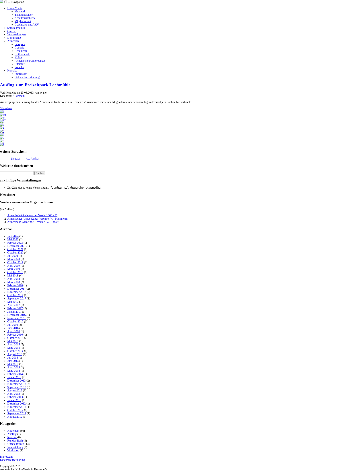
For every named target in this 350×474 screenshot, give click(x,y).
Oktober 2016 (15, 321)
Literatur (19, 63)
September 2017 (16, 298)
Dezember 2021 (16, 245)
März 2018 (13, 282)
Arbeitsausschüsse (25, 18)
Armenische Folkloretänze (30, 60)
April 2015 (13, 344)
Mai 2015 (12, 341)
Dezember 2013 (16, 380)
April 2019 (13, 265)
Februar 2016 (15, 334)
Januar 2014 (14, 377)
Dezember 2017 (16, 288)
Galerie (11, 31)
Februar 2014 (15, 374)
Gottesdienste (22, 54)
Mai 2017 (12, 301)
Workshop (13, 450)
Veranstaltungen (16, 34)
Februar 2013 (15, 396)
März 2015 (13, 347)
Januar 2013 (14, 400)
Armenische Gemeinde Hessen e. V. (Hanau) (33, 221)
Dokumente (14, 37)
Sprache (19, 67)
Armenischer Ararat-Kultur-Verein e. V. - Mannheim (37, 218)
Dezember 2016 (16, 314)
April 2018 (13, 278)
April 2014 (13, 367)
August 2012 (14, 416)
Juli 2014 (12, 357)
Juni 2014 (13, 360)
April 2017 (13, 305)
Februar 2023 (15, 242)
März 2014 (13, 370)
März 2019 (13, 268)
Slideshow (6, 108)
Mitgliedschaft (23, 21)
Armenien (13, 40)
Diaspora (20, 44)
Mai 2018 (12, 275)
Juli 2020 (12, 255)
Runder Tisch (15, 440)
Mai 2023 (12, 239)
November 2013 (16, 383)
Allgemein (19, 95)
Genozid (19, 47)
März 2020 (13, 259)
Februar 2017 (15, 308)
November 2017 (16, 291)
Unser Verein (14, 8)
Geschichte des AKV (27, 24)
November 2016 (16, 318)
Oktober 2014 (15, 351)
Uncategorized (15, 443)
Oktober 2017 (15, 295)
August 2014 (14, 354)
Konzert (12, 437)
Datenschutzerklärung (27, 77)
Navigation (16, 1)
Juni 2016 (13, 328)
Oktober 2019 (15, 262)
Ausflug (12, 434)
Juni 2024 (13, 236)
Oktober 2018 (15, 272)
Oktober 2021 (15, 249)
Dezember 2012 (16, 403)
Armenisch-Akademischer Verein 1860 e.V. (32, 215)
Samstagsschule (16, 27)
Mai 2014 (12, 364)
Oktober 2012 (15, 410)
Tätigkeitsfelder (23, 14)
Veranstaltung (15, 447)
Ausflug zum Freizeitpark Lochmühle (35, 84)
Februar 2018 (15, 285)
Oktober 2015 (15, 337)
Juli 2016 (12, 324)
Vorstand (20, 11)
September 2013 (16, 387)
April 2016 (13, 331)
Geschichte (21, 50)
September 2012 (16, 413)
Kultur (18, 57)
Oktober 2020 (15, 252)
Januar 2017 (14, 311)
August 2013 (14, 390)
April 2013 (13, 393)
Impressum (21, 73)
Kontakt (12, 70)
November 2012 (16, 406)
